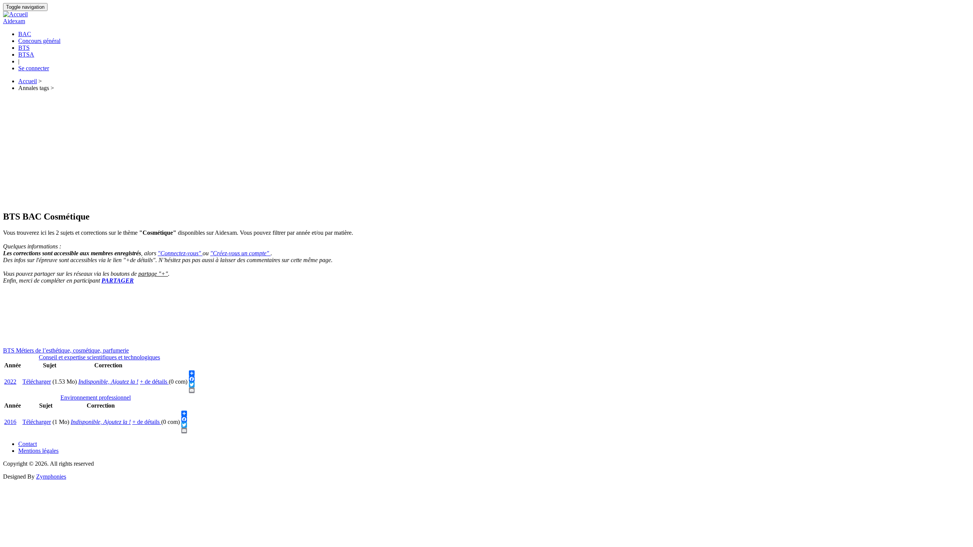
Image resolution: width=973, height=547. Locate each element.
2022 (10, 381)
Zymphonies (51, 476)
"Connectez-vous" (180, 253)
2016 (10, 422)
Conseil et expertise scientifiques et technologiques (99, 357)
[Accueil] (15, 14)
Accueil (27, 81)
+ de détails (154, 381)
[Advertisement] (231, 151)
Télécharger (36, 381)
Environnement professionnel (95, 397)
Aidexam (14, 21)
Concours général (39, 41)
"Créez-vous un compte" (240, 253)
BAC (24, 34)
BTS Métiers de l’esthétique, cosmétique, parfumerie (66, 350)
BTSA (26, 54)
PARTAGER (117, 280)
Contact (27, 444)
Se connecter (33, 68)
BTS (24, 47)
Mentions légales (38, 450)
